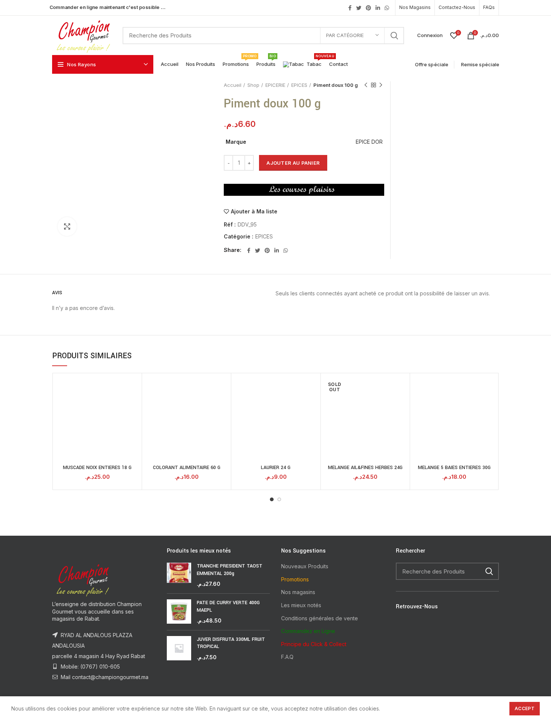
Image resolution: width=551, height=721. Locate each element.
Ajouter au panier (293, 163)
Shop (253, 85)
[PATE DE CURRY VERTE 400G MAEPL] (179, 611)
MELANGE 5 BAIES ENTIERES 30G (454, 467)
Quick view (134, 387)
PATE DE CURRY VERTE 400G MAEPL (228, 606)
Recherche (394, 35)
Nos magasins (298, 592)
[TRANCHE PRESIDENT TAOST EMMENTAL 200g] (179, 575)
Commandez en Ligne (308, 631)
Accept (525, 708)
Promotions (295, 579)
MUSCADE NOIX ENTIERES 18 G (97, 467)
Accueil (232, 85)
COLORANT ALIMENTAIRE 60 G (186, 467)
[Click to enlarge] (67, 226)
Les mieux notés (301, 605)
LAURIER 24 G (275, 467)
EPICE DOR (369, 142)
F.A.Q (287, 657)
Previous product (366, 85)
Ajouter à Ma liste (254, 211)
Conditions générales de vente (319, 618)
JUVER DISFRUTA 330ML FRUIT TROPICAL (231, 643)
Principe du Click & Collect (313, 644)
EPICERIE (275, 85)
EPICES (299, 85)
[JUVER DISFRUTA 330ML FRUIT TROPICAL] (179, 648)
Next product (381, 85)
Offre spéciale (431, 64)
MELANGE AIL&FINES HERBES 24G (365, 467)
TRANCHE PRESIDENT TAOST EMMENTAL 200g (229, 570)
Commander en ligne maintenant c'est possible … (107, 7)
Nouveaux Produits (304, 566)
